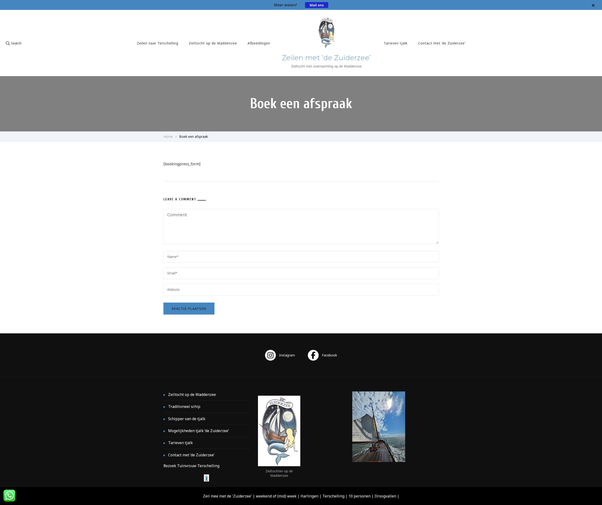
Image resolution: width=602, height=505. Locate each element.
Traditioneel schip (184, 406)
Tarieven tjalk (396, 43)
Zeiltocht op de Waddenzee (213, 43)
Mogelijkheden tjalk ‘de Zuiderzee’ (198, 430)
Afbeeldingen (259, 43)
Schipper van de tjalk (186, 418)
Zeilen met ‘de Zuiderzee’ (326, 57)
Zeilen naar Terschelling (157, 43)
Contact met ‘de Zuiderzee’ (441, 43)
